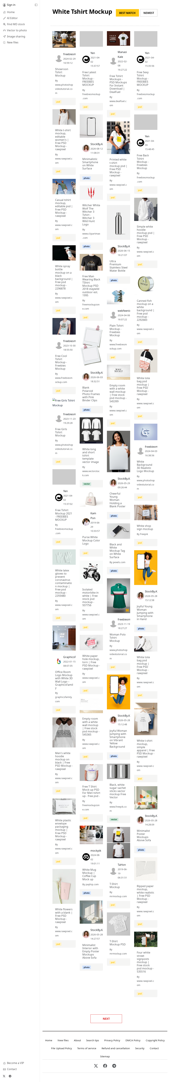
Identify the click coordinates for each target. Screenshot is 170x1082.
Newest (148, 13)
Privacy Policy (112, 1040)
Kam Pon (93, 515)
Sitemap (105, 1056)
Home (48, 1040)
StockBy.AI (96, 144)
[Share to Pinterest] (72, 44)
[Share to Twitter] (60, 44)
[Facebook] (105, 1066)
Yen (92, 53)
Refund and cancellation (116, 1048)
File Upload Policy (61, 1048)
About (77, 1040)
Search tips (92, 1040)
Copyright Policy (155, 1040)
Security (139, 1048)
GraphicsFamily (73, 657)
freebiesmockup (73, 54)
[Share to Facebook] (66, 44)
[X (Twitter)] (4, 1076)
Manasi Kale (122, 54)
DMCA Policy (133, 1040)
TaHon (122, 865)
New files (63, 1040)
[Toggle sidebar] (36, 5)
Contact (154, 1048)
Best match (127, 13)
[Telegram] (10, 1076)
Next (106, 1019)
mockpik (95, 850)
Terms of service (86, 1048)
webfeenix (124, 311)
